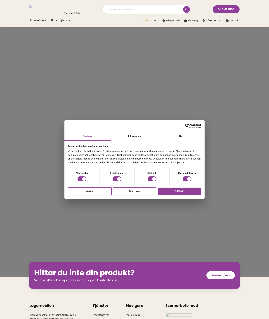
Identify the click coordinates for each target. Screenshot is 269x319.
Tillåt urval (134, 191)
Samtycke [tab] (88, 136)
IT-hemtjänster (60, 20)
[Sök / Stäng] (186, 9)
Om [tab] (181, 136)
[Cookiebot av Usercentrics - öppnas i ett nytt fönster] (187, 126)
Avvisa (89, 191)
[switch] (117, 178)
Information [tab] (134, 136)
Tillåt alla (179, 191)
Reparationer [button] (37, 20)
